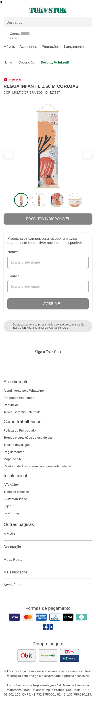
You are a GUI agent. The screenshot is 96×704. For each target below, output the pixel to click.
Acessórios (28, 47)
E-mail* (13, 276)
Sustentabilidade (15, 499)
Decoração (26, 62)
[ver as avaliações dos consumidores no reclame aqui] (48, 655)
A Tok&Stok (11, 484)
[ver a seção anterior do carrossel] (87, 155)
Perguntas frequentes (19, 397)
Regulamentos (14, 452)
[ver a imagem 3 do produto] (57, 200)
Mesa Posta (13, 559)
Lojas (7, 506)
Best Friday (12, 513)
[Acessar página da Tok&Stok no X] (66, 361)
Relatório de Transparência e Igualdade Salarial (37, 466)
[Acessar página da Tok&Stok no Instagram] (41, 361)
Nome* (12, 252)
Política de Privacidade (20, 430)
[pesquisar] (87, 22)
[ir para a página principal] (48, 10)
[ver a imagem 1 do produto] (21, 200)
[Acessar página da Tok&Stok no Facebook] (29, 361)
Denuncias (11, 405)
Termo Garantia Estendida (22, 412)
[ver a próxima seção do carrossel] (8, 155)
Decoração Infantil (55, 62)
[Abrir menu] (16, 10)
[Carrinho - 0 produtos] (89, 10)
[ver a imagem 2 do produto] (39, 200)
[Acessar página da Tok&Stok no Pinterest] (54, 361)
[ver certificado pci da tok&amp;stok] (69, 655)
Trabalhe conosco (16, 491)
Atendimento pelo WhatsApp (24, 390)
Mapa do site (13, 459)
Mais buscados (15, 572)
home (8, 62)
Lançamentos (75, 47)
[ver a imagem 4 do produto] (75, 200)
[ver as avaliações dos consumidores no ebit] (26, 655)
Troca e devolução (17, 444)
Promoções (51, 47)
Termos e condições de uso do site (28, 437)
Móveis (9, 47)
